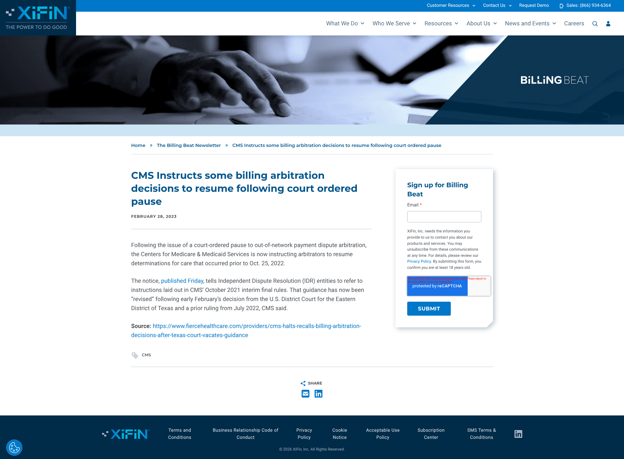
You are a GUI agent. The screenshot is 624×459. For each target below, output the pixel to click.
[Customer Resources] (608, 23)
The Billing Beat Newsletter (189, 145)
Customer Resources (448, 5)
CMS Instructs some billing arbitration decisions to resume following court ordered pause (336, 145)
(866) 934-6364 (595, 5)
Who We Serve (391, 23)
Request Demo (534, 5)
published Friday (182, 281)
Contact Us (494, 5)
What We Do (342, 23)
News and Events (527, 23)
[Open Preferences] (14, 447)
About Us (478, 23)
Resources (438, 23)
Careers (574, 23)
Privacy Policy (419, 261)
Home (138, 145)
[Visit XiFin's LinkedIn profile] (518, 434)
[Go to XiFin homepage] (38, 17)
